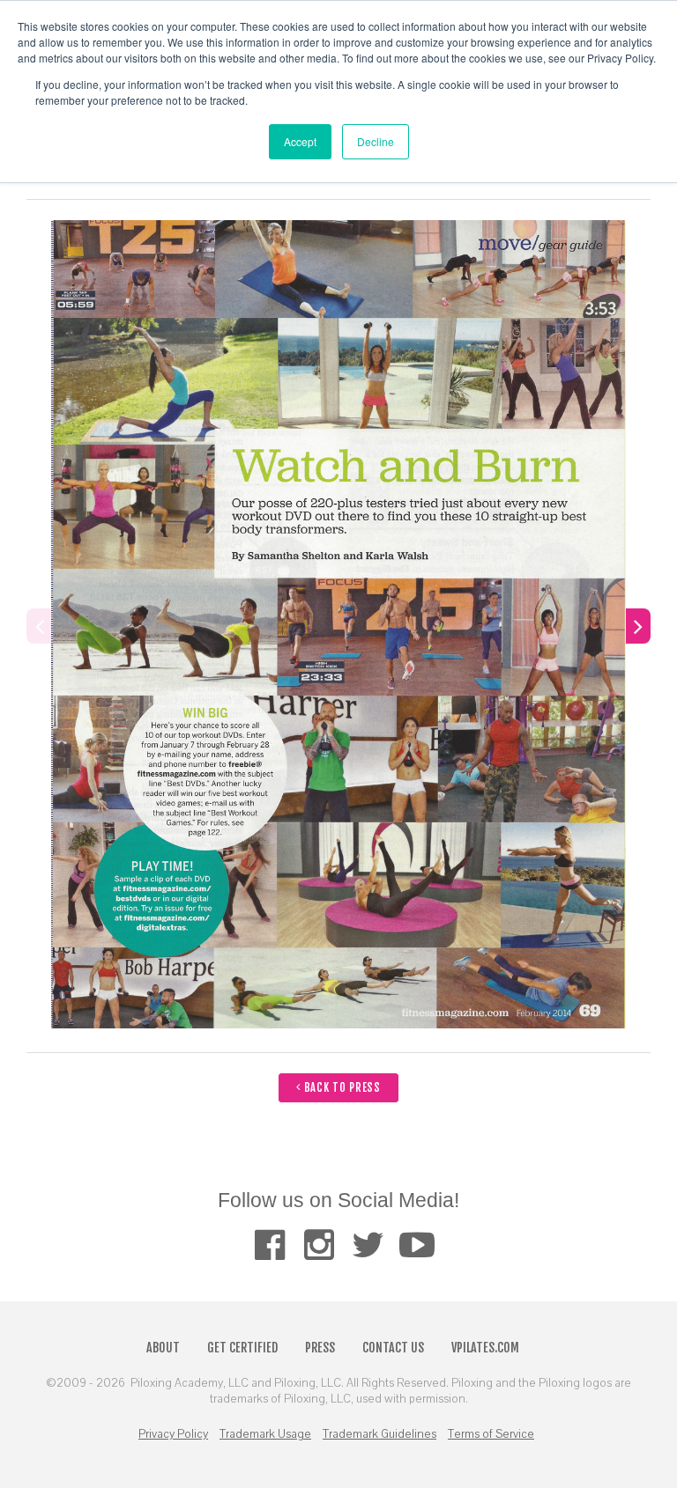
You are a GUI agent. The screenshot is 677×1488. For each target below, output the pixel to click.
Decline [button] (375, 141)
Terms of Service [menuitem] (491, 1434)
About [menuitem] (163, 1347)
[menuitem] (269, 1244)
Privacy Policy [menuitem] (173, 1434)
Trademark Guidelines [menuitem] (379, 1434)
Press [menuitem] (320, 1347)
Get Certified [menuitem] (242, 1347)
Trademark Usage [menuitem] (265, 1434)
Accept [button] (300, 141)
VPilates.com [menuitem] (485, 1347)
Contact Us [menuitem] (393, 1347)
